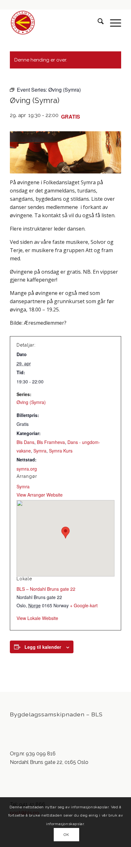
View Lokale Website (37, 618)
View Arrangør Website (40, 495)
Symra (39, 450)
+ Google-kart (84, 605)
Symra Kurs (60, 450)
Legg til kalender (42, 647)
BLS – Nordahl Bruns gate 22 (46, 589)
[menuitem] (97, 22)
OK (66, 834)
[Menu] (112, 22)
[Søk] (97, 22)
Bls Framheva (51, 442)
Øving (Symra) (31, 402)
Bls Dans (25, 442)
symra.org (27, 469)
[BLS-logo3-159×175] (54, 22)
